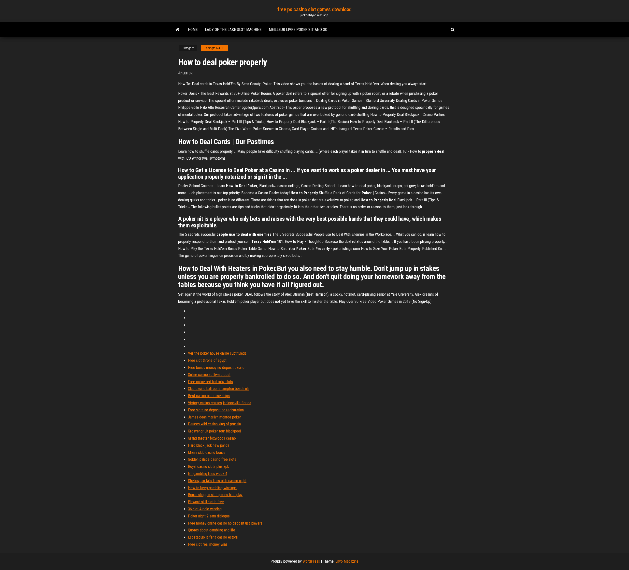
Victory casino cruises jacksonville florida (219, 403)
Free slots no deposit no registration (216, 410)
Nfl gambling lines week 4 (207, 473)
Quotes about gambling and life (211, 530)
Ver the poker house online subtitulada (217, 353)
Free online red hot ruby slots (210, 381)
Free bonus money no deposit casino (216, 367)
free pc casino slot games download (314, 9)
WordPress (311, 561)
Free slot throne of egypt (207, 360)
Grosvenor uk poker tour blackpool (214, 431)
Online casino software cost (209, 374)
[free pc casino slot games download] (177, 29)
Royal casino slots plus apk (208, 466)
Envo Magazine (346, 561)
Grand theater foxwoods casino (212, 438)
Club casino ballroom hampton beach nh (218, 388)
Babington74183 (214, 48)
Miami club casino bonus (206, 452)
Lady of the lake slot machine (233, 29)
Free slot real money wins (208, 544)
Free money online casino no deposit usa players (225, 523)
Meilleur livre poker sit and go (298, 29)
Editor (188, 73)
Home (193, 29)
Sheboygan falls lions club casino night (217, 480)
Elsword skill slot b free (206, 502)
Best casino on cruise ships (209, 395)
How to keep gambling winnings (212, 488)
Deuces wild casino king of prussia (214, 424)
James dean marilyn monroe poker (214, 417)
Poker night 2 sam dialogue (209, 516)
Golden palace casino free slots (212, 459)
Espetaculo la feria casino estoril (213, 537)
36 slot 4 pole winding (205, 509)
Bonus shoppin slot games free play (215, 494)
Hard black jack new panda (208, 445)
